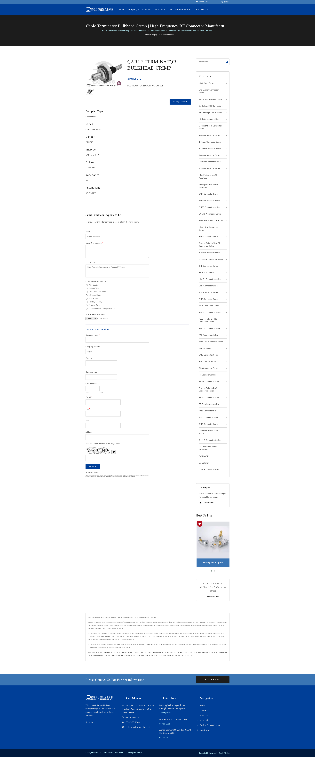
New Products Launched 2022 (173, 719)
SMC (109, 655)
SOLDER (127, 655)
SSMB (133, 655)
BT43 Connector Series (209, 362)
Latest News (200, 9)
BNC (114, 652)
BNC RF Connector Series (210, 214)
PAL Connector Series (208, 335)
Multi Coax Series (206, 83)
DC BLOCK (204, 456)
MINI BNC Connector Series (211, 221)
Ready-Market (224, 753)
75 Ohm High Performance (210, 113)
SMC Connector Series (209, 355)
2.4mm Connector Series (209, 155)
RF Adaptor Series (206, 273)
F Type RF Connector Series (211, 259)
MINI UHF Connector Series (211, 342)
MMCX (176, 652)
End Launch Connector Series (209, 91)
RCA (90, 655)
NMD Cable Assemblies (209, 119)
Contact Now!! (212, 680)
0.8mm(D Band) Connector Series (210, 127)
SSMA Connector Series (209, 398)
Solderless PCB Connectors (210, 106)
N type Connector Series (209, 253)
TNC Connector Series (208, 292)
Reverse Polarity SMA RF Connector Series (209, 244)
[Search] (226, 62)
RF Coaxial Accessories (209, 404)
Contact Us (188, 655)
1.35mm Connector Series (210, 142)
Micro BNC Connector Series (208, 228)
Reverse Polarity (98, 655)
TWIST (168, 655)
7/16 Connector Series (208, 411)
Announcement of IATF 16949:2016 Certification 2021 (175, 731)
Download (208, 503)
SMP (113, 655)
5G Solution (160, 9)
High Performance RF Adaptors (208, 176)
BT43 (118, 652)
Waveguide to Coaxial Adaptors (208, 186)
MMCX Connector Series (209, 279)
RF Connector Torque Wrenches (208, 448)
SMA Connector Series (208, 237)
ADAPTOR (108, 652)
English (226, 2)
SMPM (117, 655)
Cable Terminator (126, 652)
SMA (105, 655)
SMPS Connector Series (209, 207)
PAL (181, 652)
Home (121, 9)
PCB (195, 652)
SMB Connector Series (208, 424)
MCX (171, 652)
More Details (213, 596)
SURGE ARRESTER (142, 655)
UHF (173, 655)
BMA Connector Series (209, 417)
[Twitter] (89, 722)
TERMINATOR (153, 655)
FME (150, 652)
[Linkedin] (92, 722)
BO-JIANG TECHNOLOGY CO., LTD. (113, 753)
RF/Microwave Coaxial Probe (209, 432)
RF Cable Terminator (166, 35)
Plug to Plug (223, 652)
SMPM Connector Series (209, 201)
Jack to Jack (157, 652)
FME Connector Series (208, 299)
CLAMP (135, 652)
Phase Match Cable (203, 652)
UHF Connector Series (208, 286)
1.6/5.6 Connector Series (209, 312)
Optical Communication (180, 9)
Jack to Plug (165, 652)
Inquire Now (182, 102)
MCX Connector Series (209, 306)
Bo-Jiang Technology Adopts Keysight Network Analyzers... (172, 707)
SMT (122, 655)
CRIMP (141, 652)
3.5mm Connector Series (209, 168)
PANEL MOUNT (188, 652)
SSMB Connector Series (209, 382)
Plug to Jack (214, 652)
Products (146, 9)
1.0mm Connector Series (209, 135)
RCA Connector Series (208, 368)
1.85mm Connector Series (210, 149)
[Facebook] (86, 722)
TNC (160, 655)
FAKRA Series (205, 348)
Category (153, 35)
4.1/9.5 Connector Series (209, 440)
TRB (164, 655)
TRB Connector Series (208, 266)
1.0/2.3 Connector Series (209, 328)
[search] (197, 2)
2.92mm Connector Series (210, 162)
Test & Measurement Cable (210, 99)
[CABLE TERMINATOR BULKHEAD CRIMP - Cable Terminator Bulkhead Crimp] (119, 83)
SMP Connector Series (208, 194)
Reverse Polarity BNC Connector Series (208, 389)
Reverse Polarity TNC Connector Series (208, 320)
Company (132, 9)
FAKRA (146, 652)
